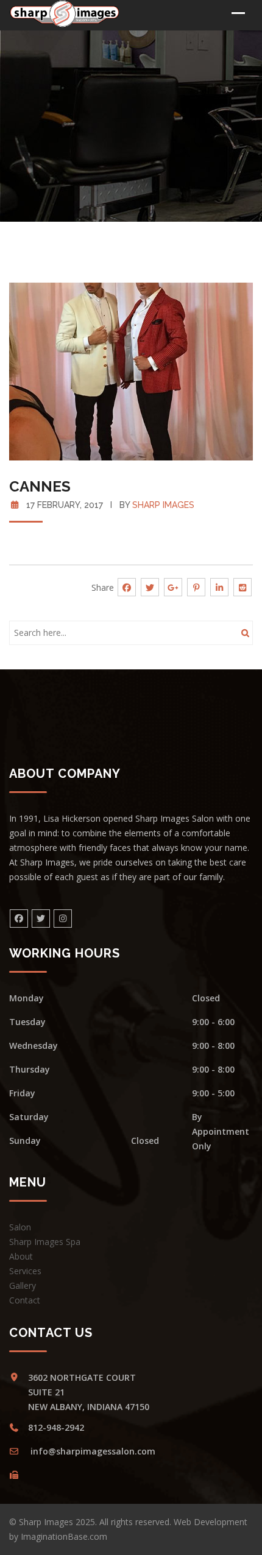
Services (25, 1271)
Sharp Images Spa (44, 1241)
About (21, 1256)
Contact (24, 1300)
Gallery (22, 1285)
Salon (20, 1227)
